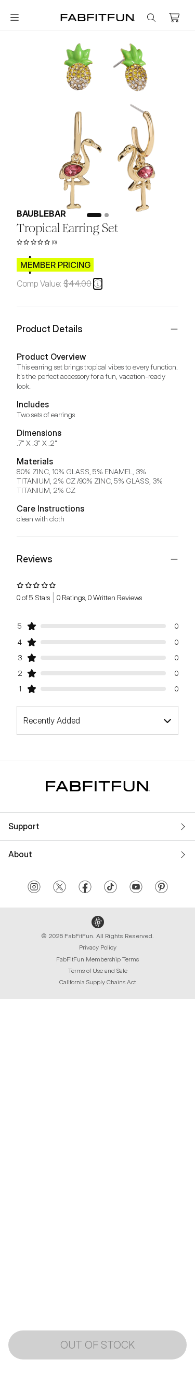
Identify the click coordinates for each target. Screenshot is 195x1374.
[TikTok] (110, 888)
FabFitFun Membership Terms (97, 959)
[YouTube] (135, 888)
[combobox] (97, 720)
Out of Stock (97, 1345)
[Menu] (14, 17)
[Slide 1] (94, 215)
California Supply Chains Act (97, 982)
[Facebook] (85, 888)
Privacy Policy (97, 947)
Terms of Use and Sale (97, 970)
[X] (59, 888)
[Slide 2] (107, 215)
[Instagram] (34, 888)
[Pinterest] (161, 888)
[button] (98, 283)
